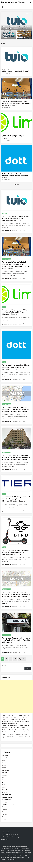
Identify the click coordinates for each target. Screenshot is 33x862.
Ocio (3, 782)
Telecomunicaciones (8, 804)
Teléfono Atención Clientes (13, 2)
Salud (3, 787)
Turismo (4, 814)
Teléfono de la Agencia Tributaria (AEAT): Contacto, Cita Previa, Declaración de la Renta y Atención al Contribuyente (16, 103)
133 (15, 659)
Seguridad (5, 789)
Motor (4, 307)
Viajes (4, 819)
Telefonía (4, 807)
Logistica (4, 775)
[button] (26, 13)
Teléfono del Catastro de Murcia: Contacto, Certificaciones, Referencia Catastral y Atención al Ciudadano (16, 594)
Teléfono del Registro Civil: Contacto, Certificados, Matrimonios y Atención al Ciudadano (16, 640)
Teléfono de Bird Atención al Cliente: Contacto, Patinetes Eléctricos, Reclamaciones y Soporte (15, 552)
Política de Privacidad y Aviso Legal (10, 837)
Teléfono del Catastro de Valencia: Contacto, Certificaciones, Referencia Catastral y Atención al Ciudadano (16, 409)
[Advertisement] (16, 696)
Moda (3, 777)
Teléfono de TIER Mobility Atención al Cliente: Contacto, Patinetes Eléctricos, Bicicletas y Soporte (16, 499)
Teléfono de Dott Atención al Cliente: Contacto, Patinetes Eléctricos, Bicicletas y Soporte (15, 175)
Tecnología (5, 802)
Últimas (3, 43)
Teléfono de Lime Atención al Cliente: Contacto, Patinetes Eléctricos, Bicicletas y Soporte (15, 136)
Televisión (5, 809)
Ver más (16, 184)
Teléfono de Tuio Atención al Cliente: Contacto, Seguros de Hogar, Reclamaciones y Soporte (15, 218)
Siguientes (22, 659)
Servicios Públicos (7, 259)
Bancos (4, 760)
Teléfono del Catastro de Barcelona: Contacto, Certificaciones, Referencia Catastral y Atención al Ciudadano (16, 457)
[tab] (3, 43)
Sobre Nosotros (5, 839)
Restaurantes (6, 785)
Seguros (4, 213)
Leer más (5, 227)
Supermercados (6, 799)
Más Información (5, 832)
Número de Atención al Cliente (9, 834)
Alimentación (6, 758)
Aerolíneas (5, 755)
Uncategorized (6, 816)
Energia (4, 765)
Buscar (4, 665)
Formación (5, 767)
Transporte (5, 812)
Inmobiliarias (5, 770)
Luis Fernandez (8, 230)
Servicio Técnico (7, 794)
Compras (4, 763)
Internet (4, 772)
